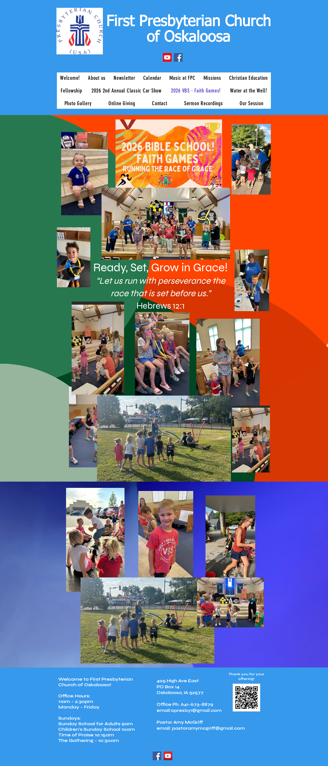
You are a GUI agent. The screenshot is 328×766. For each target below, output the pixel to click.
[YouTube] (168, 756)
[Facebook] (178, 57)
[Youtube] (167, 57)
